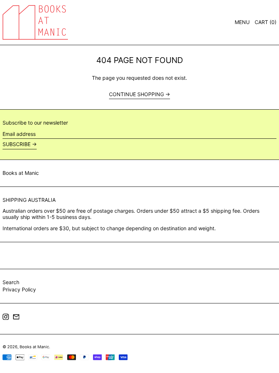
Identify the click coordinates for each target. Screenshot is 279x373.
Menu (242, 22)
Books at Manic (21, 173)
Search (11, 282)
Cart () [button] (265, 22)
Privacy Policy (19, 289)
